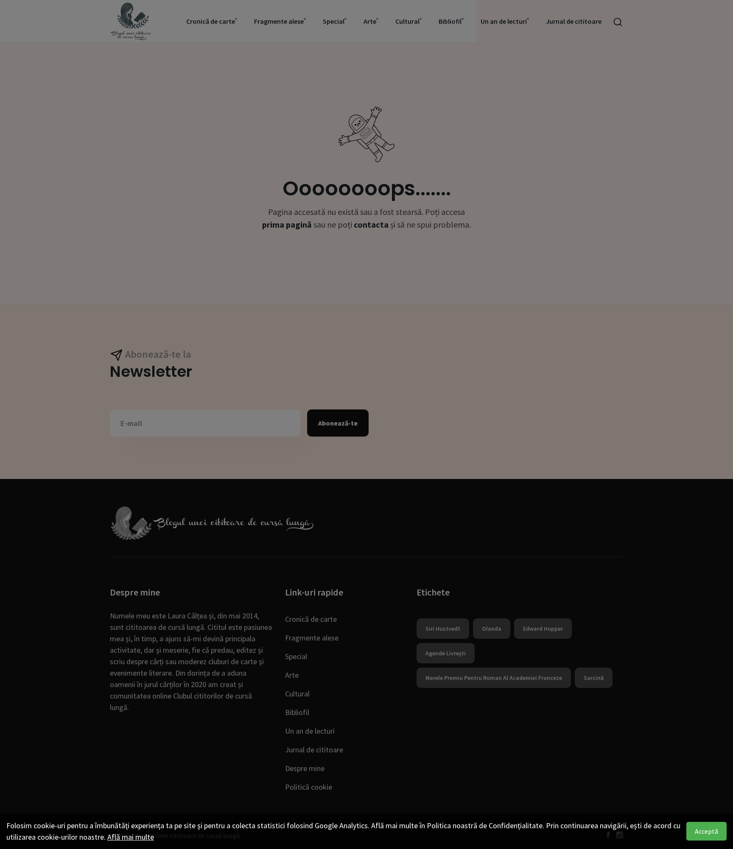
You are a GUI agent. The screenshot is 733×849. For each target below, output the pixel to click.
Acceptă (706, 831)
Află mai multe (130, 837)
